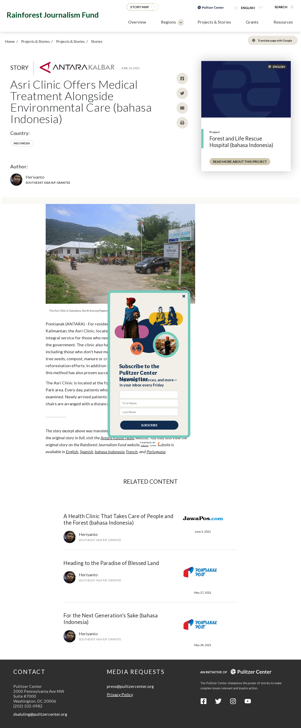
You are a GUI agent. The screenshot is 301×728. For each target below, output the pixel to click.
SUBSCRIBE (149, 425)
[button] (149, 372)
